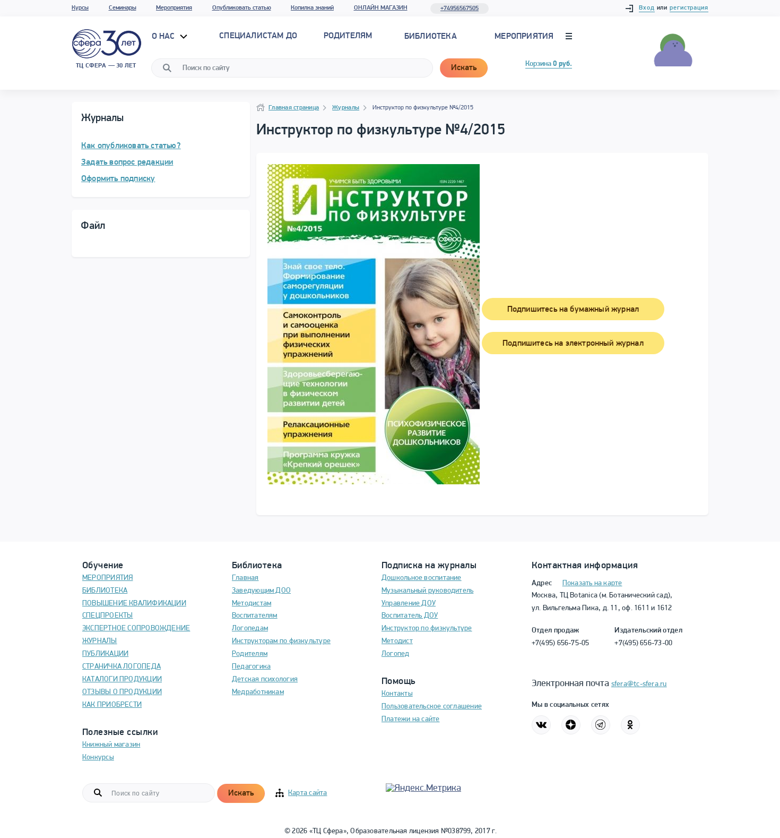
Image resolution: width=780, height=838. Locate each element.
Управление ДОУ (409, 604)
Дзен (570, 724)
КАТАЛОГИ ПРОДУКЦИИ (122, 679)
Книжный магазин (111, 745)
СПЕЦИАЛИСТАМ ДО (258, 36)
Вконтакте (541, 724)
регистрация (689, 8)
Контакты (397, 694)
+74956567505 (459, 8)
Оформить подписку (118, 179)
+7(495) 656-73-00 (643, 643)
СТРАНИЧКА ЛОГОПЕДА (121, 667)
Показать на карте (592, 583)
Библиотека (430, 36)
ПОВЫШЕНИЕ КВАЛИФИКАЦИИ (134, 604)
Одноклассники (630, 724)
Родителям (249, 654)
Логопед (396, 654)
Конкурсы (98, 758)
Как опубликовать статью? (131, 146)
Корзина (548, 64)
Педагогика (251, 667)
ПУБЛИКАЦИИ (105, 654)
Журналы (345, 108)
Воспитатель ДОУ (410, 616)
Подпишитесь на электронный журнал (573, 343)
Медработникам (258, 692)
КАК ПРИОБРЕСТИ (112, 705)
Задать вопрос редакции (127, 162)
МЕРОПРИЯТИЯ (107, 578)
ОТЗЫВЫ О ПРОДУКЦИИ (122, 692)
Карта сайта (307, 793)
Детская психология (265, 679)
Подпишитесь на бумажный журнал (573, 309)
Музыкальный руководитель (427, 591)
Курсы (80, 8)
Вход (647, 8)
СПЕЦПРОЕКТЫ (107, 616)
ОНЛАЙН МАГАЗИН (381, 8)
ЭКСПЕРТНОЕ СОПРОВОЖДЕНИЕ (136, 628)
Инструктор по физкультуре (427, 628)
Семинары (122, 8)
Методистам (251, 604)
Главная (245, 578)
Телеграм (600, 724)
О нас (164, 36)
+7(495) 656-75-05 (561, 643)
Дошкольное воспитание (422, 578)
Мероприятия (174, 8)
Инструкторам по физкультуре (281, 641)
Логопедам (250, 628)
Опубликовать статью (241, 8)
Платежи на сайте (411, 719)
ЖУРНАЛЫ (99, 641)
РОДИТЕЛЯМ (348, 36)
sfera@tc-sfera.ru (639, 684)
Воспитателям (255, 616)
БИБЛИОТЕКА (104, 591)
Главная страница (293, 108)
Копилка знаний (312, 8)
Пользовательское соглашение (432, 707)
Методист (397, 641)
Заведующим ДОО (261, 591)
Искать (463, 68)
